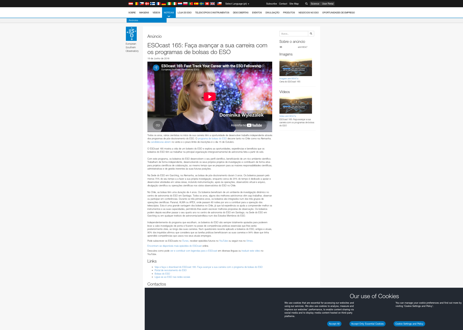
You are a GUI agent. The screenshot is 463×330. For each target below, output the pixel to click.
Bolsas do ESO (162, 273)
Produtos (289, 12)
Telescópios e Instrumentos (212, 12)
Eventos (257, 12)
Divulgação (272, 12)
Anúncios (133, 20)
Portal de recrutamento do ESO (171, 270)
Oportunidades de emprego (338, 12)
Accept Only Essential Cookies (367, 323)
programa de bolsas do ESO (212, 138)
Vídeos (156, 12)
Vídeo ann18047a (287, 116)
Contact (283, 3)
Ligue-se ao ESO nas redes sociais (172, 276)
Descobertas (241, 12)
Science (315, 3)
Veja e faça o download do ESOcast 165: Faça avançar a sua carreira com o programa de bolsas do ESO (209, 266)
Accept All (334, 323)
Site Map (294, 3)
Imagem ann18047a (288, 78)
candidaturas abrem (161, 141)
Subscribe (271, 3)
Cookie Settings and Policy (409, 323)
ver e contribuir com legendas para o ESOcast (193, 250)
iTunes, (185, 240)
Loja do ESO (185, 12)
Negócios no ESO (309, 12)
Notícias (169, 12)
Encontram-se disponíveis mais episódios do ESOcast (174, 245)
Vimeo (249, 240)
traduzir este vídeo (251, 250)
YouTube (223, 240)
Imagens (144, 12)
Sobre (132, 12)
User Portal (328, 3)
